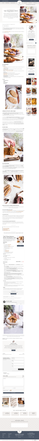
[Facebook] (30, 1)
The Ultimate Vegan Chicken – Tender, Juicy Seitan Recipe (28, 95)
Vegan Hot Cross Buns (21, 354)
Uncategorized (14, 338)
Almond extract (5, 73)
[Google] (33, 414)
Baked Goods (11, 338)
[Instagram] (31, 1)
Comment (4, 378)
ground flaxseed (10, 210)
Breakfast (9, 434)
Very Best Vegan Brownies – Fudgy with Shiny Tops (34, 115)
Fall (2, 436)
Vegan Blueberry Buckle (5, 229)
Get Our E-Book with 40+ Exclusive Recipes (30, 4)
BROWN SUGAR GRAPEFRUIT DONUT (6, 230)
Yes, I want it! (31, 435)
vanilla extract (7, 251)
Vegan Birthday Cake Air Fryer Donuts (6, 354)
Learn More (31, 39)
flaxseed (10, 246)
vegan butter (9, 244)
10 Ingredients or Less (7, 338)
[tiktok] (33, 1)
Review (12, 360)
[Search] (35, 43)
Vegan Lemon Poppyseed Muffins (6, 228)
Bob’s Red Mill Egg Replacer (19, 211)
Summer (3, 435)
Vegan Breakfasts (17, 338)
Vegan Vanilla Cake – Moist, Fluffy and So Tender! (29, 115)
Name (12, 363)
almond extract (7, 250)
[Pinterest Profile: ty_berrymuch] (4, 302)
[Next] (24, 403)
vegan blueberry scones (7, 31)
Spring (3, 434)
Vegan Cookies (20, 338)
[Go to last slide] (2, 403)
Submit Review (21, 369)
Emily (15, 343)
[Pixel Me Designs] (35, 440)
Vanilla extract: (5, 74)
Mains (9, 435)
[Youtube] (34, 1)
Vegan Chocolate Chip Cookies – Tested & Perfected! (29, 105)
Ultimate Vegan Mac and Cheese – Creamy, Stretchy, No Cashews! (34, 105)
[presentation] (5, 402)
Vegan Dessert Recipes (4, 339)
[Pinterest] (32, 1)
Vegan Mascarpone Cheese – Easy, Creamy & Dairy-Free (34, 85)
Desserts (9, 436)
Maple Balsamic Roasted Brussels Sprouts (34, 94)
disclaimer (12, 24)
